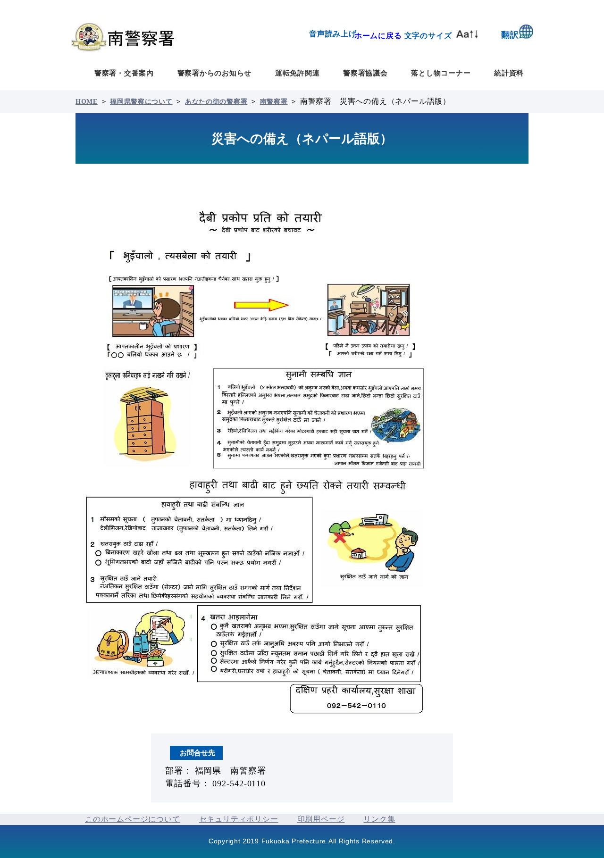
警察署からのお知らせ (214, 73)
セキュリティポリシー (238, 819)
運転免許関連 (297, 73)
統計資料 (509, 73)
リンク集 (379, 819)
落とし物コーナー (440, 73)
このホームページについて (132, 819)
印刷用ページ (321, 819)
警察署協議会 (365, 73)
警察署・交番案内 (124, 73)
